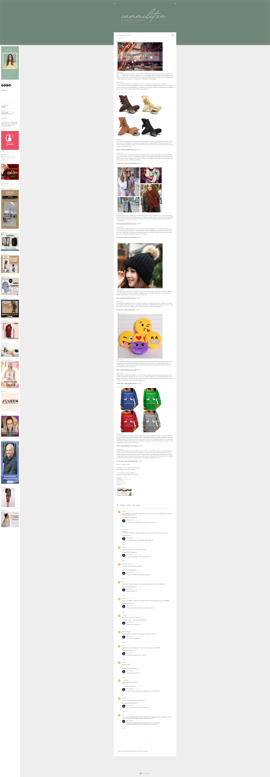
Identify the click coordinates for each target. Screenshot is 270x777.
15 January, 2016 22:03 (131, 662)
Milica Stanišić (129, 520)
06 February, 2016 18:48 (137, 538)
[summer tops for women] (10, 295)
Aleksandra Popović (126, 564)
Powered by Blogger (145, 773)
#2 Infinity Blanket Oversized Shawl (124, 166)
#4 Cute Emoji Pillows (121, 313)
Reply (123, 526)
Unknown (124, 511)
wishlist (138, 505)
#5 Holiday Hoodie (120, 386)
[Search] (175, 4)
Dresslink (121, 75)
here (157, 376)
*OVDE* (139, 149)
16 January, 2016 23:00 (131, 698)
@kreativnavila (124, 478)
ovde (155, 363)
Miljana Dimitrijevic (126, 631)
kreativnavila (122, 481)
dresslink (128, 505)
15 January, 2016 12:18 (132, 529)
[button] (172, 35)
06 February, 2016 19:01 (137, 688)
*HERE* (139, 163)
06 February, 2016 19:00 (137, 652)
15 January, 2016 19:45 (136, 631)
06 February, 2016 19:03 (137, 720)
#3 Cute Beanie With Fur (121, 242)
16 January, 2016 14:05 (133, 680)
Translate (11, 114)
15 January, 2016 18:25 (131, 615)
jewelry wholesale (9, 123)
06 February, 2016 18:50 (137, 572)
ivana (123, 714)
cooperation (122, 505)
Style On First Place (127, 479)
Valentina (124, 662)
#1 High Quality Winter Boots (123, 92)
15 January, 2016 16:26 (130, 598)
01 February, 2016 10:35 (129, 714)
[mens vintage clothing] (10, 250)
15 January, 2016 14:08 (131, 547)
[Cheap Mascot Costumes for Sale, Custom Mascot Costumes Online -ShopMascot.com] (10, 159)
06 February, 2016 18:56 (137, 589)
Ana (123, 645)
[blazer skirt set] (8, 185)
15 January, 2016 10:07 (131, 511)
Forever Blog (125, 680)
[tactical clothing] (10, 317)
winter (133, 505)
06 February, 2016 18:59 (137, 622)
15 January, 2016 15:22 (129, 581)
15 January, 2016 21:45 (129, 645)
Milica (123, 581)
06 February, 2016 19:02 (137, 705)
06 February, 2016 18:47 (137, 520)
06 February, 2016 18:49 (137, 554)
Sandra (123, 598)
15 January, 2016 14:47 (136, 564)
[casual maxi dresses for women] (10, 272)
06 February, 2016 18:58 (137, 605)
